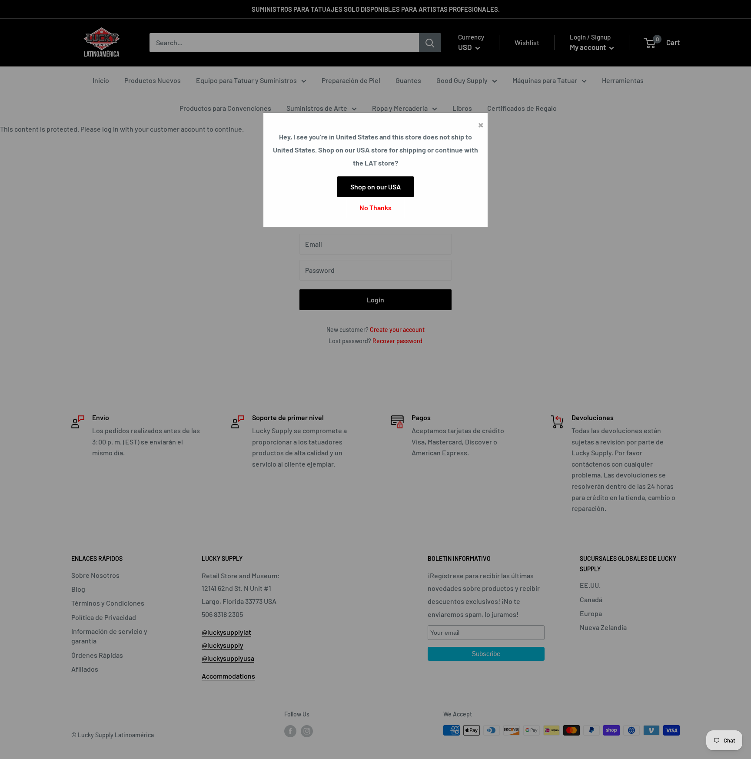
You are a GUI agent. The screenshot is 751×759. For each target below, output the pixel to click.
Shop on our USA (375, 186)
